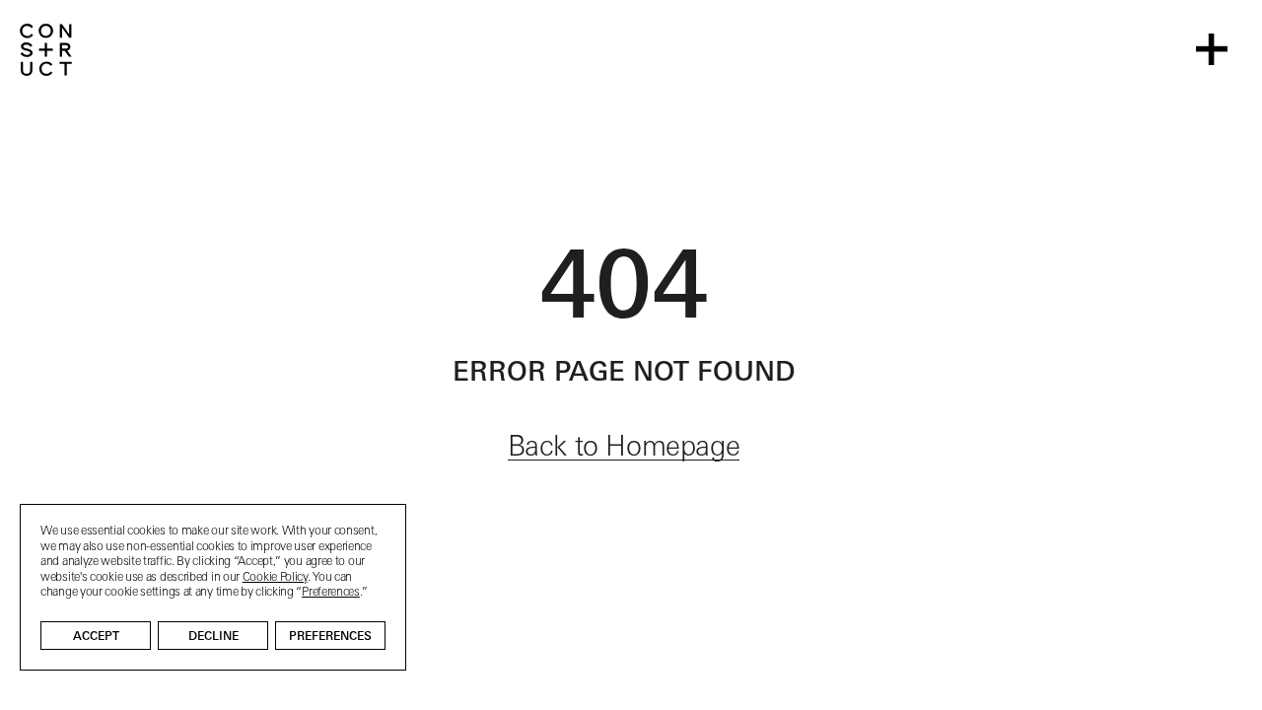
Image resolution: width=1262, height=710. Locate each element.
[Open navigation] (1211, 49)
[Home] (46, 50)
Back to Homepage (624, 448)
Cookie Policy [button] (275, 578)
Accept (96, 637)
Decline (213, 637)
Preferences (330, 637)
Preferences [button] (331, 593)
